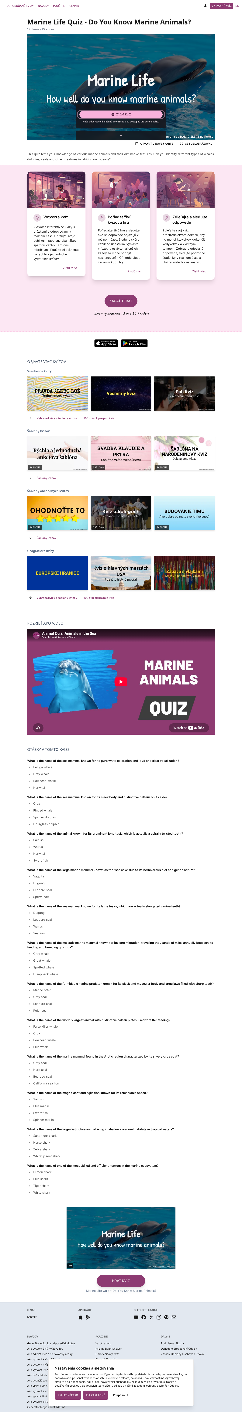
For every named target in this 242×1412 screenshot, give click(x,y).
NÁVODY (32, 1336)
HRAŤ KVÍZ (121, 1281)
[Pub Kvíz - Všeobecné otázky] (184, 393)
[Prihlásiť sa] (205, 6)
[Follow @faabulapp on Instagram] (159, 1317)
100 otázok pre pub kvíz (99, 418)
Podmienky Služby (172, 1343)
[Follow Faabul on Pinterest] (166, 1317)
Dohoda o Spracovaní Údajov (179, 1348)
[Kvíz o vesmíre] (121, 393)
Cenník (74, 5)
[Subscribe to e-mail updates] (174, 1317)
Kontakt (32, 1316)
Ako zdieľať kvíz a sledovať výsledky (50, 1354)
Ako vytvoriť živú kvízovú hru (45, 1348)
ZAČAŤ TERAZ (121, 301)
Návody (43, 5)
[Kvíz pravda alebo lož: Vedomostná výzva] (57, 393)
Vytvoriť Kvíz (221, 5)
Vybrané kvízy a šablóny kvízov (57, 418)
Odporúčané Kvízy (20, 5)
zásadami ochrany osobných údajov (155, 1385)
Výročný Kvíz (103, 1343)
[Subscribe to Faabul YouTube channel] (136, 1317)
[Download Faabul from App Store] (80, 1317)
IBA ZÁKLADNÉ (95, 1395)
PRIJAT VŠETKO (68, 1395)
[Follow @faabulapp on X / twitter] (151, 1317)
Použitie (59, 5)
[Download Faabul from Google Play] (88, 1317)
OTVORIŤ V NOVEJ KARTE (156, 143)
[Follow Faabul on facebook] (143, 1317)
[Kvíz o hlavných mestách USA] (121, 573)
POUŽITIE (101, 1336)
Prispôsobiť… (121, 1395)
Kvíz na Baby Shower (108, 1348)
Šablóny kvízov (46, 478)
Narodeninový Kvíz (107, 1354)
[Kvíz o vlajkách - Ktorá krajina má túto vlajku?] (184, 573)
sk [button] (237, 5)
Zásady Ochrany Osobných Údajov (182, 1354)
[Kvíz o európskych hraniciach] (57, 573)
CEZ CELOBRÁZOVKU (198, 143)
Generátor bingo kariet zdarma (46, 1407)
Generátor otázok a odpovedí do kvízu (51, 1343)
